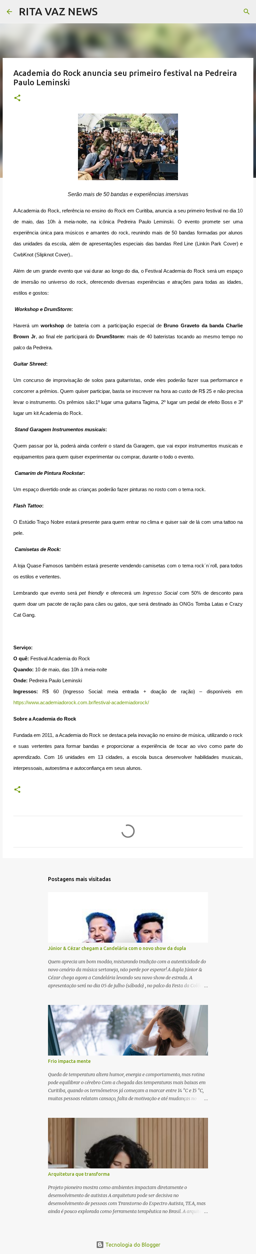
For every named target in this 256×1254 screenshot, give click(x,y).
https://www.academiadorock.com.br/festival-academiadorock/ (81, 702)
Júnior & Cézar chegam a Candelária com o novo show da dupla (117, 948)
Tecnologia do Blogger (132, 1245)
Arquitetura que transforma (79, 1174)
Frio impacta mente (69, 1061)
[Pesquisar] (107, 12)
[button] (17, 98)
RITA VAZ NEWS (58, 11)
